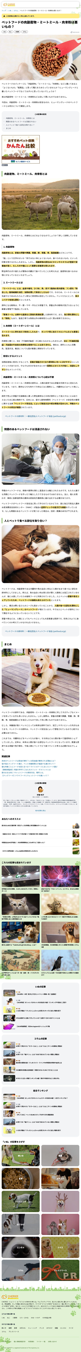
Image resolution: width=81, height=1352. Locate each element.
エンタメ (63, 1328)
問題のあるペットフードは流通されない (21, 121)
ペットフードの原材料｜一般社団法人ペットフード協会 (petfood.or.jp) (35, 416)
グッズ (41, 1328)
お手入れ (23, 1328)
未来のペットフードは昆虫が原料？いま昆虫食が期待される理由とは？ (29, 760)
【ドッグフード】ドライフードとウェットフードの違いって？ (25, 775)
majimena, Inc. (35, 1348)
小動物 (17, 32)
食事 (15, 1328)
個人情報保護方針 (20, 1341)
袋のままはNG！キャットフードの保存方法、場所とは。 (23, 772)
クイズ (71, 1328)
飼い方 (4, 1328)
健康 (10, 1328)
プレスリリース (14, 1331)
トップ (4, 10)
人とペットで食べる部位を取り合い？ (20, 125)
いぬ (9, 10)
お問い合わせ (52, 1341)
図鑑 (56, 1328)
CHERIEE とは (6, 1341)
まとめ (8, 128)
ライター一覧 (41, 1341)
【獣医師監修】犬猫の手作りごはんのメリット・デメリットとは (26, 769)
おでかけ (49, 1328)
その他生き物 (46, 1318)
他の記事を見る (40, 810)
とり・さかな (24, 1318)
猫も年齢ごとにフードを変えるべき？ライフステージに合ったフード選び (29, 766)
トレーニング (32, 1328)
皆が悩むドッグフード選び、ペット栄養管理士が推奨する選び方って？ (29, 763)
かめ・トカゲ (35, 1318)
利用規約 (31, 1341)
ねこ (10, 32)
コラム (16, 10)
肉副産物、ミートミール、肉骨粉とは (20, 118)
